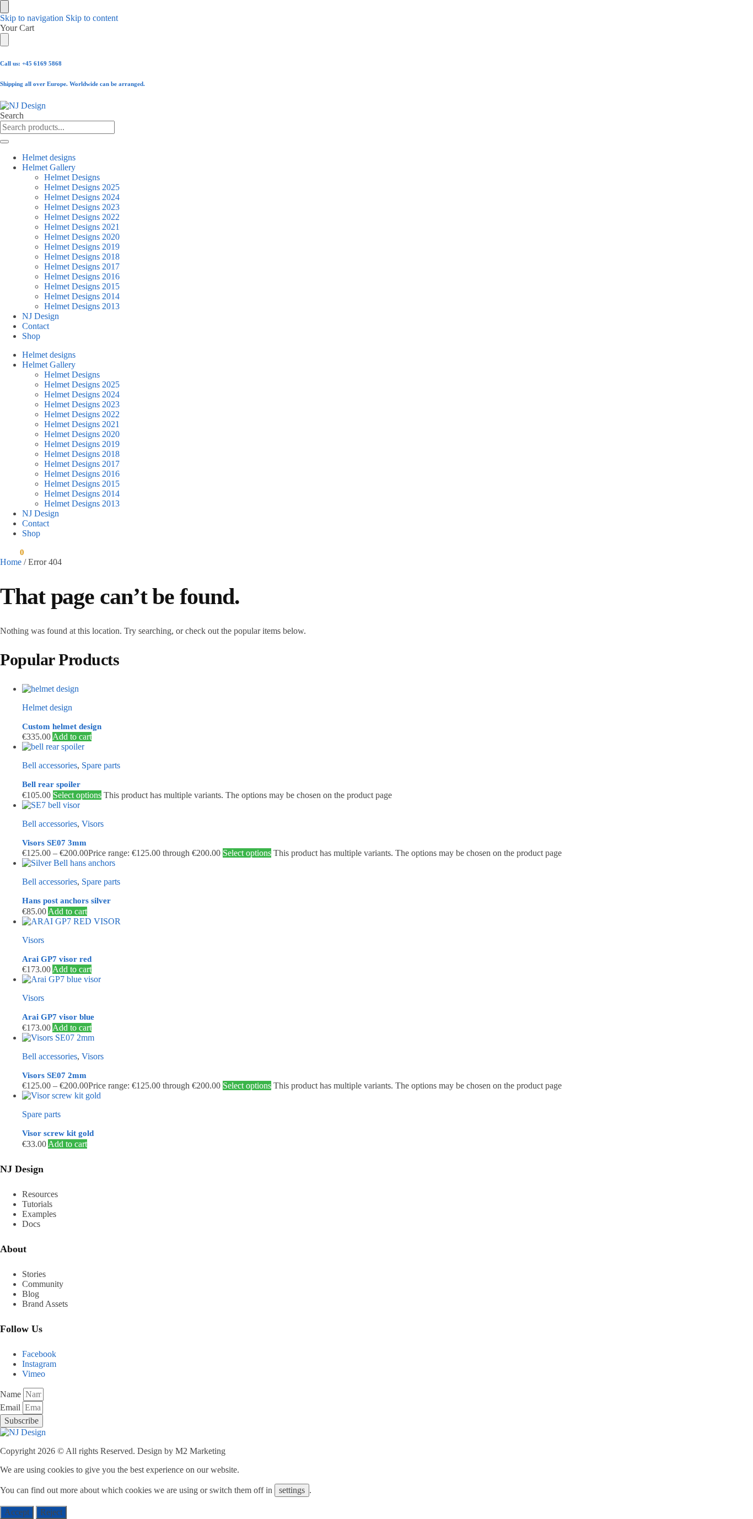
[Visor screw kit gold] (333, 1096)
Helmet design (47, 707)
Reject (51, 1512)
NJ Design (40, 316)
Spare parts (101, 765)
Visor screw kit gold (58, 1133)
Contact (35, 326)
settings (292, 1490)
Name (11, 1394)
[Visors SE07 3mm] (333, 805)
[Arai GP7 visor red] (333, 922)
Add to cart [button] (72, 736)
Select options (77, 795)
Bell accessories (49, 765)
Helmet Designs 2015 (82, 286)
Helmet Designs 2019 (82, 246)
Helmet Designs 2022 (82, 217)
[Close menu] (4, 6)
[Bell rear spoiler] (333, 747)
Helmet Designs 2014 (82, 296)
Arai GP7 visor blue (58, 1016)
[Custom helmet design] (333, 689)
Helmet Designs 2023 (82, 207)
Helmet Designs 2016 (82, 276)
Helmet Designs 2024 (82, 197)
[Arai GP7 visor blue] (333, 979)
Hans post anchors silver (66, 900)
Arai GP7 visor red (57, 959)
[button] (12, 552)
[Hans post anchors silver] (333, 863)
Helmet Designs (72, 177)
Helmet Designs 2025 (82, 187)
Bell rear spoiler (51, 784)
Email (11, 1407)
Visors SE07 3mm (54, 842)
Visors (93, 823)
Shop (31, 336)
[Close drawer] (4, 39)
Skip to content (92, 18)
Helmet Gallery (49, 167)
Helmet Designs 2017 (82, 266)
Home (10, 562)
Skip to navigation (31, 18)
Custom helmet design (61, 726)
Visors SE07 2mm (54, 1075)
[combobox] (57, 127)
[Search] (4, 141)
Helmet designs (49, 157)
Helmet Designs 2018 (82, 256)
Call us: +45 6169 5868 (31, 63)
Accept (16, 1512)
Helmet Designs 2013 (82, 306)
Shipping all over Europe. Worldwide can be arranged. (72, 83)
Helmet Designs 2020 (82, 236)
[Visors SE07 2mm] (333, 1038)
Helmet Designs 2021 (82, 226)
